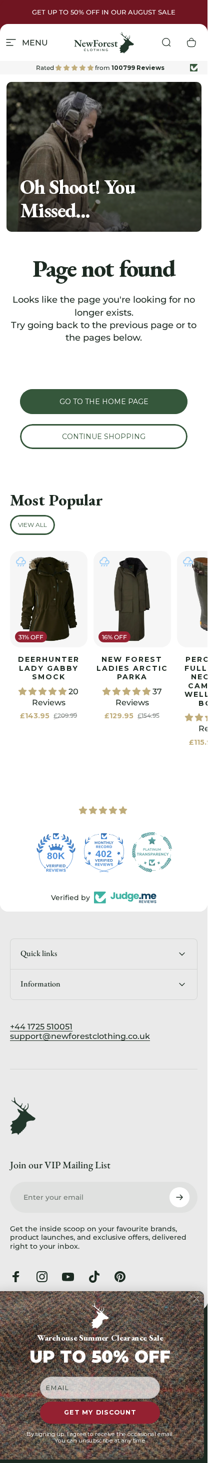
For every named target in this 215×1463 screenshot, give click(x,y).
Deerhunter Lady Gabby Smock (49, 668)
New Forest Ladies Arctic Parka (132, 668)
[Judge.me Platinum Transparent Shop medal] (152, 852)
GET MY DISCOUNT (100, 1413)
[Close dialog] (196, 1299)
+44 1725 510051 (41, 1026)
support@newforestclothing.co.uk (80, 1036)
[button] (43, 691)
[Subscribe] (180, 1197)
